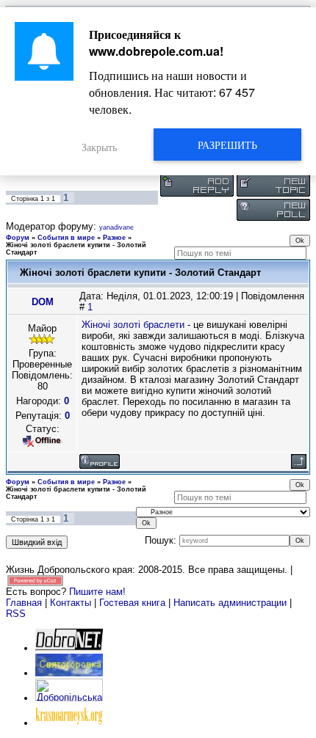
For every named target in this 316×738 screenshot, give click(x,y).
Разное (114, 237)
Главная (24, 602)
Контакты (70, 602)
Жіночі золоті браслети (133, 324)
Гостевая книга (132, 602)
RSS (16, 613)
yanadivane (116, 227)
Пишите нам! (97, 591)
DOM (43, 301)
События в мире (66, 237)
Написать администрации (231, 602)
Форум (17, 237)
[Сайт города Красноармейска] (69, 722)
